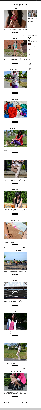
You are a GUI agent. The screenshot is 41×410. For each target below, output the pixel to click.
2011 (29, 58)
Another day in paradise (15, 372)
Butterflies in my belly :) (15, 69)
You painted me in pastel (15, 342)
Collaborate (14, 0)
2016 (29, 54)
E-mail (11, 0)
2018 (29, 52)
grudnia (29, 59)
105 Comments (25, 247)
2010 (29, 69)
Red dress (15, 9)
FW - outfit (15, 311)
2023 (29, 48)
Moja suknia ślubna (29, 40)
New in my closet (15, 99)
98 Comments (25, 338)
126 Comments (25, 35)
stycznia (30, 68)
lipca (29, 63)
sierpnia (29, 62)
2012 (29, 57)
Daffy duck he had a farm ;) (15, 251)
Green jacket (15, 38)
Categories (9, 0)
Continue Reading (15, 32)
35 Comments (25, 277)
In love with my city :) (15, 128)
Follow (6, 0)
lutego (29, 67)
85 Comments (25, 368)
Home (4, 0)
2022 (29, 49)
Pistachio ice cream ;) (15, 220)
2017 (29, 53)
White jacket (15, 159)
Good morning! (15, 189)
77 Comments (25, 155)
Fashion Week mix (15, 280)
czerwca (30, 64)
